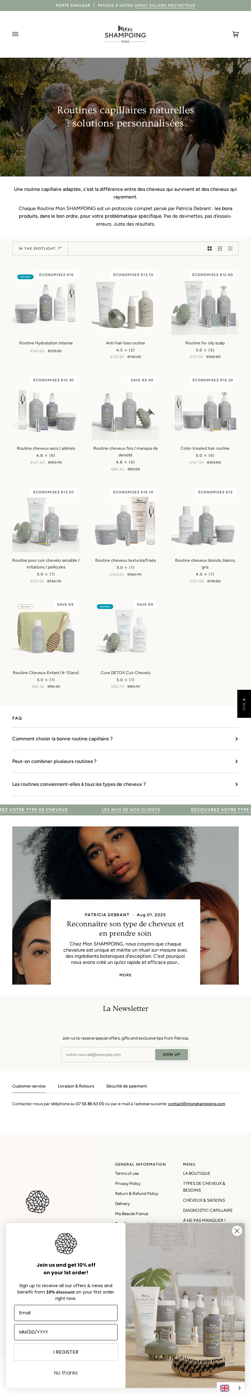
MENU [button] (189, 1164)
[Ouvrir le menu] (21, 34)
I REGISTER (65, 1352)
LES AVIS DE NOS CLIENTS (105, 809)
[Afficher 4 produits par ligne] (231, 248)
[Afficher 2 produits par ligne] (209, 248)
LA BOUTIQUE (196, 1173)
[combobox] (231, 1388)
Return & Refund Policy (136, 1193)
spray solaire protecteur (165, 5)
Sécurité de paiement (126, 1086)
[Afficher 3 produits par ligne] (220, 248)
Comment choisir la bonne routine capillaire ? (62, 739)
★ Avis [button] (244, 704)
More (125, 975)
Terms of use (127, 1173)
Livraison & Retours (76, 1086)
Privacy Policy (127, 1183)
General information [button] (140, 1164)
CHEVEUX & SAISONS (204, 1200)
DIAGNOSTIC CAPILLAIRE (208, 1210)
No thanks (66, 1372)
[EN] (231, 1388)
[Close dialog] (237, 1230)
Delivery (122, 1203)
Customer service (29, 1086)
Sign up (171, 1054)
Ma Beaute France (131, 1213)
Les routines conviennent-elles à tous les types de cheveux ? (79, 784)
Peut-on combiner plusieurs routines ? (54, 761)
